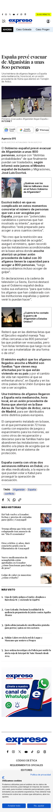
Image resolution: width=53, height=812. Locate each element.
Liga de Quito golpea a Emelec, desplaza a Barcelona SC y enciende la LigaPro (25, 598)
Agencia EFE (8, 138)
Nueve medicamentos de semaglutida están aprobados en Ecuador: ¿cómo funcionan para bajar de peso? (16, 562)
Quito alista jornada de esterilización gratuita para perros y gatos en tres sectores (27, 626)
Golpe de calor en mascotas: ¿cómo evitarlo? (16, 576)
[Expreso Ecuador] (27, 743)
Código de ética (26, 760)
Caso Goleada (23, 29)
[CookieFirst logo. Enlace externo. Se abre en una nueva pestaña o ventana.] (3, 777)
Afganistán (19, 489)
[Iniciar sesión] (48, 21)
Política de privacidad (40, 775)
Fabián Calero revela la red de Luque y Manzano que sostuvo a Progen (23, 639)
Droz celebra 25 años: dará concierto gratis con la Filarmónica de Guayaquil (15, 545)
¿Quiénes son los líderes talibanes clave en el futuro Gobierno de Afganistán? (36, 187)
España (32, 489)
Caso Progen (43, 29)
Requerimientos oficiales (26, 765)
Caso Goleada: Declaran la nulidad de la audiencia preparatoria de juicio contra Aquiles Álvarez (28, 612)
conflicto (9, 493)
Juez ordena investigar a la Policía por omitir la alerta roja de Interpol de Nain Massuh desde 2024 (28, 653)
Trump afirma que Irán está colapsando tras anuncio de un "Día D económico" (16, 531)
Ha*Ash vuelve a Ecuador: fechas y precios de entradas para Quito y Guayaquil (16, 517)
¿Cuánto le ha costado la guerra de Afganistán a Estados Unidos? (36, 317)
